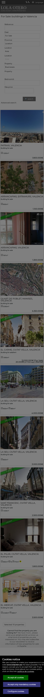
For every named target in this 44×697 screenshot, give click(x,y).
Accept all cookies (16, 677)
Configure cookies (16, 691)
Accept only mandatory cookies (22, 684)
